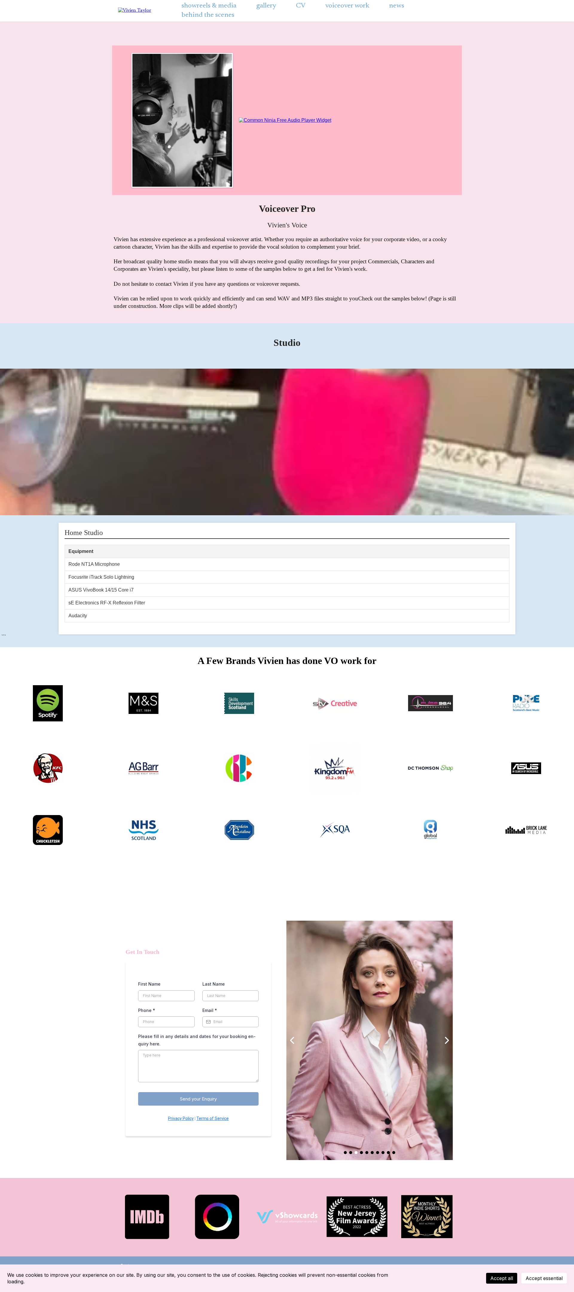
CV (301, 5)
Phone (146, 1010)
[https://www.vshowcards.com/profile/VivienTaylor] (287, 1217)
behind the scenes (207, 15)
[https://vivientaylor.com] (134, 10)
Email (209, 1010)
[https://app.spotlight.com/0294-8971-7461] (217, 1216)
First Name (149, 984)
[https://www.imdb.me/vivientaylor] (147, 1216)
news (396, 5)
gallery (266, 5)
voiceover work (347, 5)
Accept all (501, 1278)
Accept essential (544, 1278)
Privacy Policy (181, 1118)
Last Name (213, 984)
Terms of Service (212, 1118)
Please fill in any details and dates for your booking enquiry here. (197, 1040)
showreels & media (208, 5)
